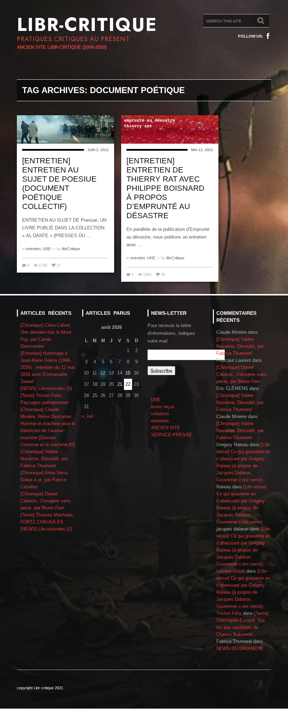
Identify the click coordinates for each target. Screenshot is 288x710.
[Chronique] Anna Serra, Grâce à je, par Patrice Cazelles (44, 479)
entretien (33, 249)
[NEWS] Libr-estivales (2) (46, 529)
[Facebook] (268, 36)
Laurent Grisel (230, 571)
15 (127, 373)
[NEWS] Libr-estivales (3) (46, 388)
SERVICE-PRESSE (171, 434)
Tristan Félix (229, 613)
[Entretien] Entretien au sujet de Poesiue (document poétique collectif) (59, 183)
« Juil (87, 416)
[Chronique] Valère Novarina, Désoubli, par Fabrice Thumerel (44, 458)
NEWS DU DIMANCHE (239, 648)
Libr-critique (87, 24)
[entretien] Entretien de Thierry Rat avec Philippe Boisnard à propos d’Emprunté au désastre (165, 188)
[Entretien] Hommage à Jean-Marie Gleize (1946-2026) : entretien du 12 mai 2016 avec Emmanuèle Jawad (47, 367)
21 (119, 384)
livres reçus (163, 406)
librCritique (71, 249)
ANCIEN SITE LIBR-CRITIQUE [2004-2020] (61, 47)
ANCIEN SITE (165, 427)
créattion (160, 413)
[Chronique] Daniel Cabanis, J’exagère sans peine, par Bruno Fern (45, 500)
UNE (47, 249)
